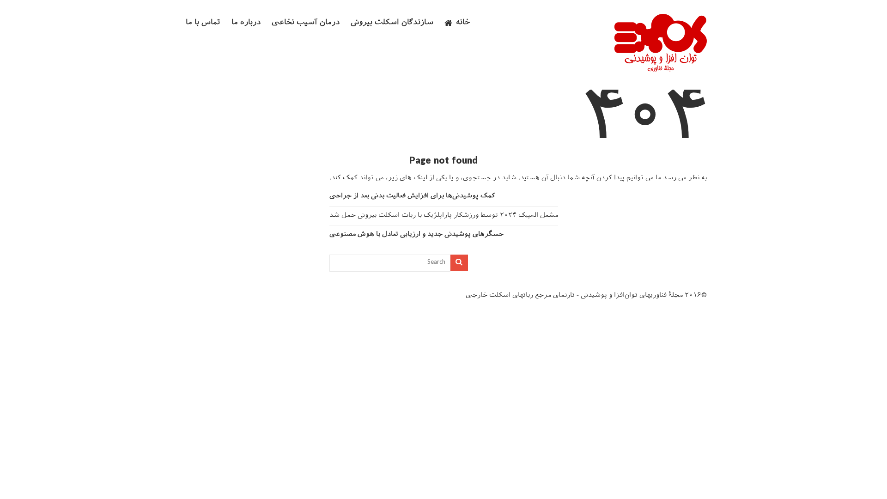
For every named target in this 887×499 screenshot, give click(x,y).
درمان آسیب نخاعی (306, 23)
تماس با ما (203, 23)
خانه (463, 23)
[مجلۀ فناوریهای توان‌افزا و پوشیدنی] (660, 68)
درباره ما (246, 23)
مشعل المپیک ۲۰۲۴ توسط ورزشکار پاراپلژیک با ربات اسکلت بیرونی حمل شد (443, 215)
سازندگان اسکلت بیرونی (392, 23)
